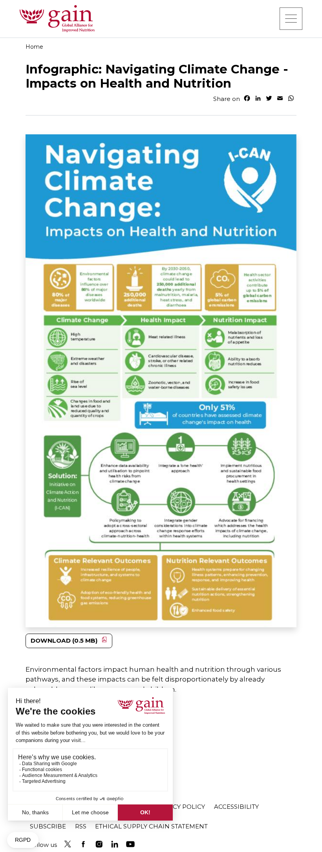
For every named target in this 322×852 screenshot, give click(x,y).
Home (34, 46)
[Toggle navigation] (291, 18)
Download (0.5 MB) (64, 640)
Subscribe (48, 826)
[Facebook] (83, 844)
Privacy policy (179, 806)
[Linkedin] (115, 844)
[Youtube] (130, 844)
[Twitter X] (67, 844)
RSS (80, 826)
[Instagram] (99, 844)
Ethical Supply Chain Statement (151, 826)
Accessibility (236, 806)
